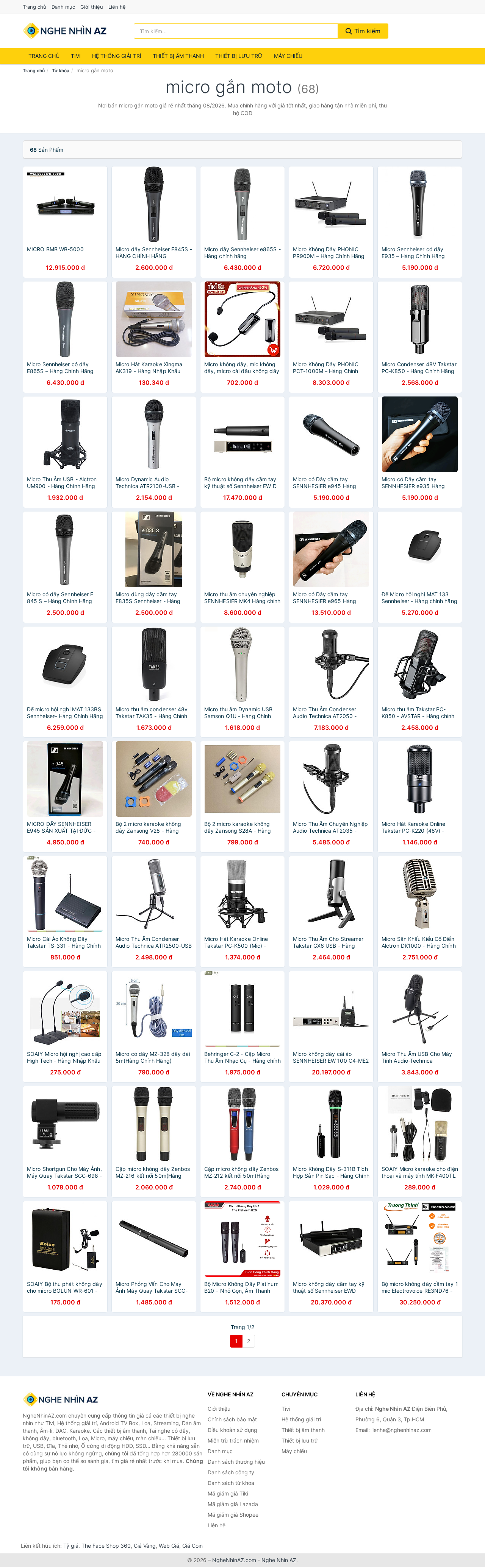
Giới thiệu (91, 7)
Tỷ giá (70, 1545)
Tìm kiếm (366, 31)
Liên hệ (117, 7)
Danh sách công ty (231, 1472)
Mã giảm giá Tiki (228, 1493)
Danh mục (63, 7)
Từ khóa (60, 70)
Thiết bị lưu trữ (239, 56)
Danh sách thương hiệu (236, 1461)
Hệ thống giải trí (116, 56)
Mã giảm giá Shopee (233, 1514)
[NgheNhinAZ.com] (65, 31)
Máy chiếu (288, 56)
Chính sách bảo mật (232, 1419)
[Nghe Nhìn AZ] (61, 1399)
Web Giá (169, 1545)
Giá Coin (192, 1545)
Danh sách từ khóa (231, 1483)
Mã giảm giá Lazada (233, 1504)
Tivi (76, 56)
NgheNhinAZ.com (234, 1560)
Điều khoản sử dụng (232, 1430)
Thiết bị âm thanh (178, 56)
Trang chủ (34, 7)
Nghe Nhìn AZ (278, 1560)
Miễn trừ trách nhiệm (233, 1440)
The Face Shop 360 (106, 1545)
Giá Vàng (145, 1545)
